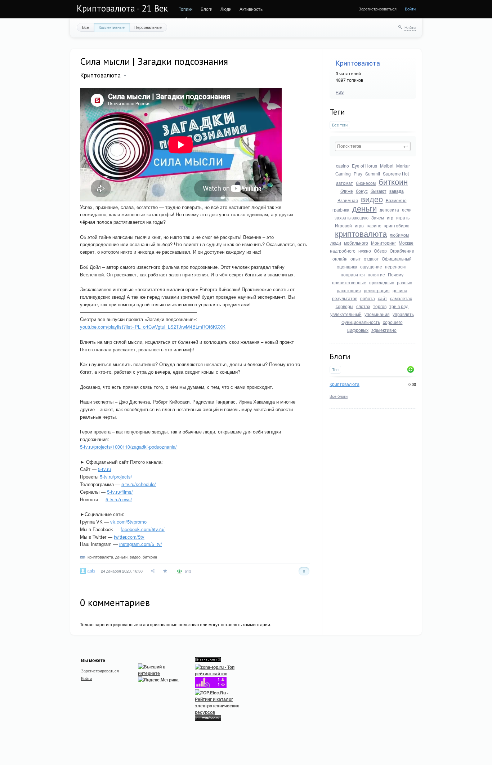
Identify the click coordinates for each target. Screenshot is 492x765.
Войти (410, 9)
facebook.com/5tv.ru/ (143, 529)
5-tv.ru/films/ (120, 491)
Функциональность (360, 322)
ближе (346, 191)
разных (404, 282)
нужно (364, 251)
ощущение (371, 266)
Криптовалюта (358, 63)
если (407, 209)
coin (91, 570)
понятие (376, 274)
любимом (399, 235)
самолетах (401, 298)
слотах (363, 306)
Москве (406, 243)
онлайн (340, 258)
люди (335, 243)
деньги (364, 208)
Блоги (207, 9)
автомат (344, 183)
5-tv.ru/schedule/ (138, 484)
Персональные (148, 27)
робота (367, 298)
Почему (395, 274)
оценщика (347, 266)
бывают (378, 191)
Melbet (386, 166)
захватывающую (351, 217)
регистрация (377, 290)
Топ (335, 369)
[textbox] (373, 146)
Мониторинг (383, 243)
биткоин (393, 181)
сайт (382, 298)
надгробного (342, 251)
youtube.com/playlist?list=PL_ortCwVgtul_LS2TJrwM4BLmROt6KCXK (152, 326)
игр (390, 217)
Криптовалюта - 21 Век (122, 8)
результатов (344, 298)
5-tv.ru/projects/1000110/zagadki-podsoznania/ (128, 446)
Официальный (397, 258)
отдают (371, 258)
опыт (355, 258)
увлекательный (346, 314)
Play (358, 173)
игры (359, 225)
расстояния (349, 290)
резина (400, 290)
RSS (340, 92)
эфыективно (384, 330)
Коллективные (112, 27)
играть (403, 217)
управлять (403, 314)
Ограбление (402, 251)
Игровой (343, 225)
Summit (372, 173)
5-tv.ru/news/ (119, 499)
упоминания (377, 314)
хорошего (393, 322)
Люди (226, 9)
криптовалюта (361, 233)
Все (85, 27)
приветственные (349, 282)
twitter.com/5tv (129, 536)
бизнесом (366, 183)
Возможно (396, 200)
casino (342, 166)
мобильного (356, 243)
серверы (344, 306)
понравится (353, 274)
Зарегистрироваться (378, 9)
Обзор (380, 251)
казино (374, 225)
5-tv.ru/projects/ (116, 476)
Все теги (340, 125)
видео (372, 198)
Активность (251, 9)
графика (340, 209)
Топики (186, 9)
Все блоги (339, 396)
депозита (389, 209)
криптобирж (396, 225)
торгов (379, 306)
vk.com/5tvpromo (128, 521)
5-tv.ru (104, 469)
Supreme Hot (396, 173)
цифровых (357, 330)
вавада (396, 191)
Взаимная (347, 200)
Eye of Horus (364, 166)
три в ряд (398, 306)
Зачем (377, 217)
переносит (396, 266)
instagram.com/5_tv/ (140, 544)
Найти (410, 27)
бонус (362, 191)
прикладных (381, 282)
